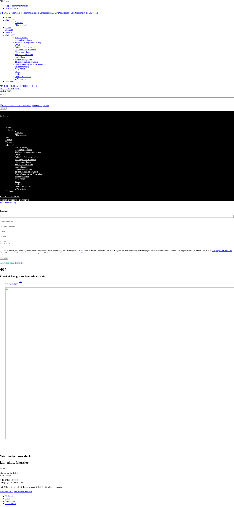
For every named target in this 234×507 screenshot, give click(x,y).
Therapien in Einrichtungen (26, 62)
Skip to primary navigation (16, 6)
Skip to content (11, 8)
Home (8, 17)
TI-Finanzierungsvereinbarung (28, 42)
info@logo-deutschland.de (222, 251)
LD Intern (9, 81)
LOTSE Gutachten (23, 76)
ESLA (17, 71)
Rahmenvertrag (21, 37)
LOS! (17, 45)
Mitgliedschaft (21, 25)
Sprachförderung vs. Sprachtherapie (30, 64)
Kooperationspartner (23, 59)
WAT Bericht (20, 79)
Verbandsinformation (24, 54)
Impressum (10, 501)
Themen (9, 32)
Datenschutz (10, 503)
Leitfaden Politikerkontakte (26, 47)
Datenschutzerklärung (78, 253)
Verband (9, 20)
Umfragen (19, 74)
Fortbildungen (21, 57)
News (8, 27)
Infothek (9, 35)
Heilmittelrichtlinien (23, 40)
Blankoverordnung (23, 52)
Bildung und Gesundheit (25, 50)
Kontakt (9, 30)
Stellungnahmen (22, 67)
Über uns (19, 22)
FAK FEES (20, 69)
